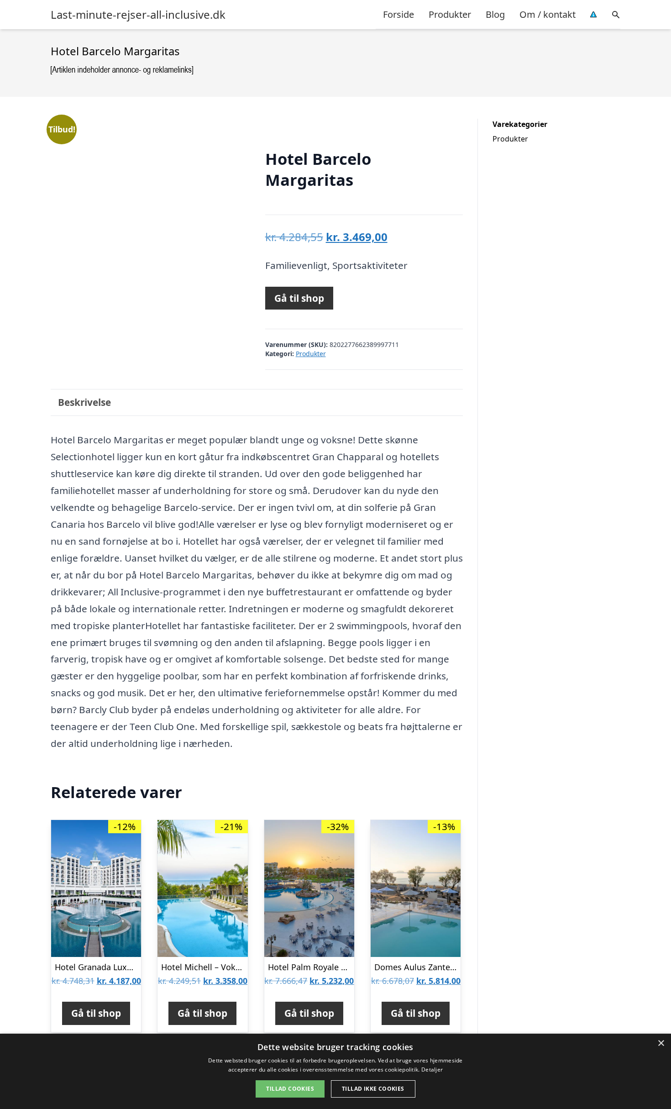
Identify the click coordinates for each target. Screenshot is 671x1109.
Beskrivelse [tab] (84, 402)
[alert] (335, 1071)
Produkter (450, 14)
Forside (398, 14)
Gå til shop (299, 298)
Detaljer (432, 1069)
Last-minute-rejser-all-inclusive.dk (138, 14)
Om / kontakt (547, 14)
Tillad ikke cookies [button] (373, 1089)
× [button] (660, 1043)
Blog (495, 14)
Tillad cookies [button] (290, 1089)
